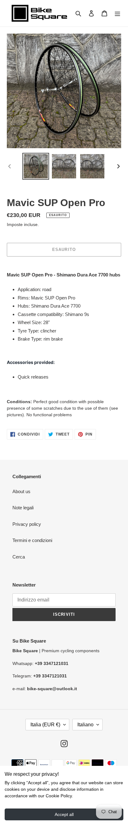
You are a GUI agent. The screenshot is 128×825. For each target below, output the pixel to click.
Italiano (85, 724)
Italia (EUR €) (45, 724)
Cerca (18, 556)
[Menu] (117, 13)
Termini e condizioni (32, 540)
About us (21, 491)
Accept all (64, 814)
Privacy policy (26, 524)
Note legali (23, 507)
